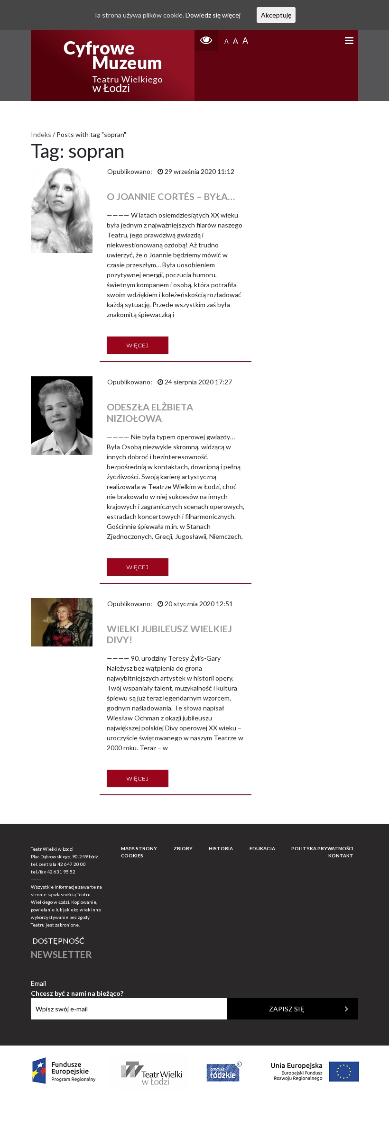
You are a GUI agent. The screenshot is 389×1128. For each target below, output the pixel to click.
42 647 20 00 (71, 864)
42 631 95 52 (61, 871)
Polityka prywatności (322, 848)
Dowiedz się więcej (213, 15)
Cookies (132, 855)
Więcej (137, 345)
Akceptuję (276, 15)
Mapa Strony (139, 848)
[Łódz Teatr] (113, 65)
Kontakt (340, 855)
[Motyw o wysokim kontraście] (206, 40)
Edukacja (262, 848)
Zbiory (183, 848)
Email (77, 983)
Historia (221, 848)
